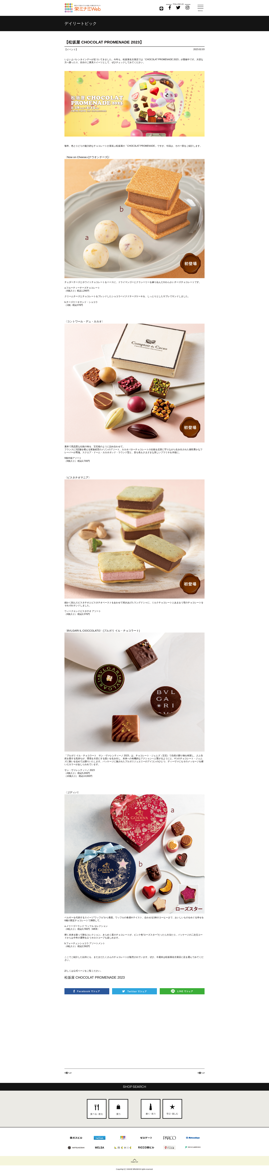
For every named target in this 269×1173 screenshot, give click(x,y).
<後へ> (201, 1073)
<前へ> (67, 1073)
